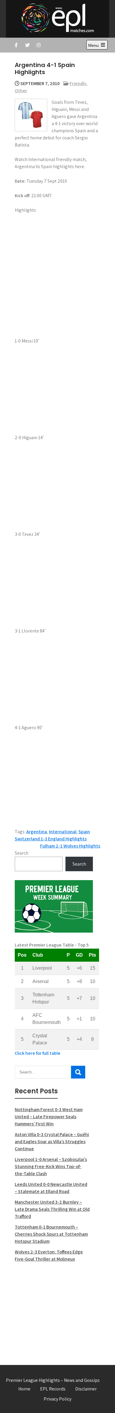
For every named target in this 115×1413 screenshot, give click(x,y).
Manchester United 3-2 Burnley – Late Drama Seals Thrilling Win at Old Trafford (52, 1209)
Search (21, 853)
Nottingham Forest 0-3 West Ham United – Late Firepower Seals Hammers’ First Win (49, 1116)
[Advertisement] (54, 1310)
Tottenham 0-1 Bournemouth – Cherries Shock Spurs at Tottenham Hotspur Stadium (51, 1234)
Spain (84, 832)
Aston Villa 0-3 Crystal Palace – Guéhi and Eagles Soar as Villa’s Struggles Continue (52, 1141)
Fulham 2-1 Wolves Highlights (70, 846)
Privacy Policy (57, 1399)
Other (21, 90)
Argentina (36, 832)
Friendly (78, 83)
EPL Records (52, 1389)
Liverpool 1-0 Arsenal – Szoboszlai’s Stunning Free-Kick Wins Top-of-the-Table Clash (51, 1166)
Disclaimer (86, 1389)
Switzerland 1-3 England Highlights (51, 839)
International (62, 832)
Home (24, 1389)
